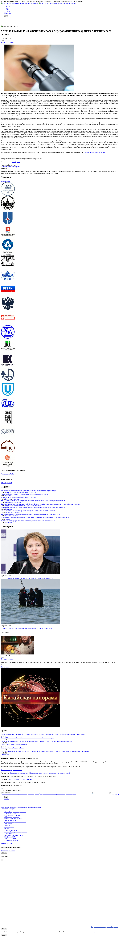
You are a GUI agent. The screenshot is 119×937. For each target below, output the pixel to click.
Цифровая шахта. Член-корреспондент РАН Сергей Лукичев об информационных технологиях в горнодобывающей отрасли (40, 504)
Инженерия (15, 499)
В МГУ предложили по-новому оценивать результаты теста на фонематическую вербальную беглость (33, 500)
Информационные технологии (15, 505)
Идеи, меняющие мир (11, 830)
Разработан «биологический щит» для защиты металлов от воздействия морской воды (28, 490)
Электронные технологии (12, 815)
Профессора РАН (9, 837)
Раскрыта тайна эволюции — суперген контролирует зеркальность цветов (24, 494)
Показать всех (5, 181)
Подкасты (31, 807)
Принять (3, 935)
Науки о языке (9, 512)
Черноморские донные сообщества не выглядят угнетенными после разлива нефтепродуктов (30, 514)
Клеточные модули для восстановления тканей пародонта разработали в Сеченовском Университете (33, 507)
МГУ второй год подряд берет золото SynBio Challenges (18, 497)
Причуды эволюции (7, 659)
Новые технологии (18, 492)
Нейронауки (9, 502)
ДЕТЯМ (6, 483)
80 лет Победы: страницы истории (15, 812)
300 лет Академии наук (11, 817)
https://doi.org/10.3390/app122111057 (95, 152)
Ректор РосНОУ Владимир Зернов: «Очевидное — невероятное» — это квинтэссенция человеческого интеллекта (37, 741)
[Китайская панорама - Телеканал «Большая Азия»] (30, 726)
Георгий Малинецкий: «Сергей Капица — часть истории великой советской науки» (27, 738)
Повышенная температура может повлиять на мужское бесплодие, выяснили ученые (28, 521)
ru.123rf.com (16, 162)
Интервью (18, 807)
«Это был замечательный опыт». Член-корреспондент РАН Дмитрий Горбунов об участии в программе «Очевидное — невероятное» (43, 734)
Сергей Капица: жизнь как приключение (14, 744)
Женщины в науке (10, 820)
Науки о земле (29, 505)
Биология (8, 492)
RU (5, 18)
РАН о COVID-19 (10, 838)
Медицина (8, 509)
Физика (7, 519)
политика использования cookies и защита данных (83, 932)
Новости (12, 807)
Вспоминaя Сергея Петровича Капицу (13, 748)
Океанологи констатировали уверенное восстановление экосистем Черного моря (26, 628)
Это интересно (9, 827)
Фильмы (7, 828)
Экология (33, 492)
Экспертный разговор (11, 840)
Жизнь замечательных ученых (14, 835)
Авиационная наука (10, 813)
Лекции (25, 807)
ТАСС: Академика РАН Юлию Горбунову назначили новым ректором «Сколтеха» (27, 578)
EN (8, 18)
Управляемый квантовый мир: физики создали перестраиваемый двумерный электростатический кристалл (35, 517)
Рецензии (7, 825)
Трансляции (8, 823)
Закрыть (3, 852)
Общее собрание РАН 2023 (13, 818)
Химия (27, 492)
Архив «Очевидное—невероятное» (15, 832)
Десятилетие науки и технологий (15, 822)
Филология (17, 502)
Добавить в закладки (7, 42)
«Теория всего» (9, 833)
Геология (38, 505)
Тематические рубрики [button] (8, 809)
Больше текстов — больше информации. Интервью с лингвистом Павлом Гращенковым (29, 511)
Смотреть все (5, 667)
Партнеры (37, 807)
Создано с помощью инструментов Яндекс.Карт (104, 927)
